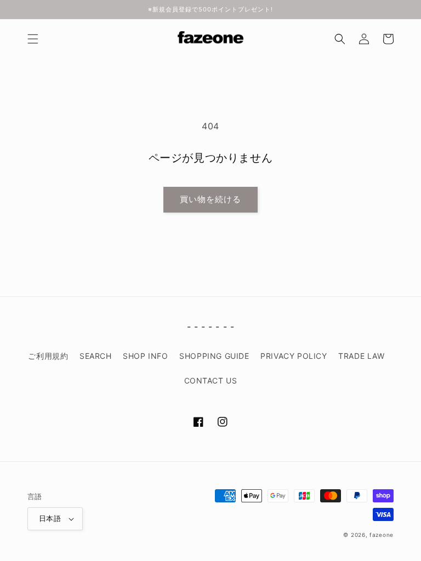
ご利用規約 (48, 355)
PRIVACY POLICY (293, 355)
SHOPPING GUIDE (214, 355)
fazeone (381, 534)
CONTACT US (210, 380)
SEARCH (95, 355)
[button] (33, 39)
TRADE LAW (361, 355)
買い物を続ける (210, 199)
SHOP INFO (145, 355)
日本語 (50, 518)
